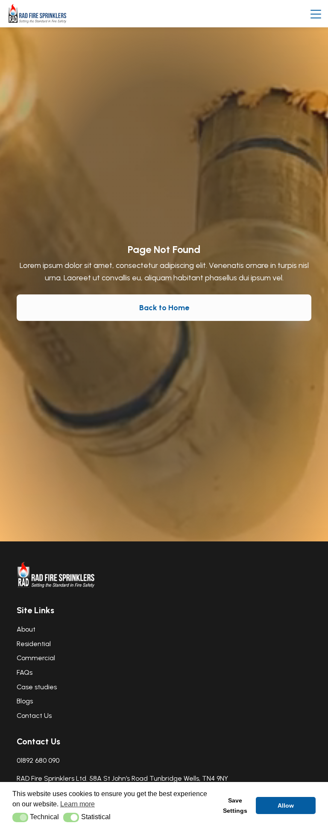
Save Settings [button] (235, 805)
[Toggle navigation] (316, 14)
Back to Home (164, 307)
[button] (20, 817)
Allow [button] (286, 805)
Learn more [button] (77, 804)
